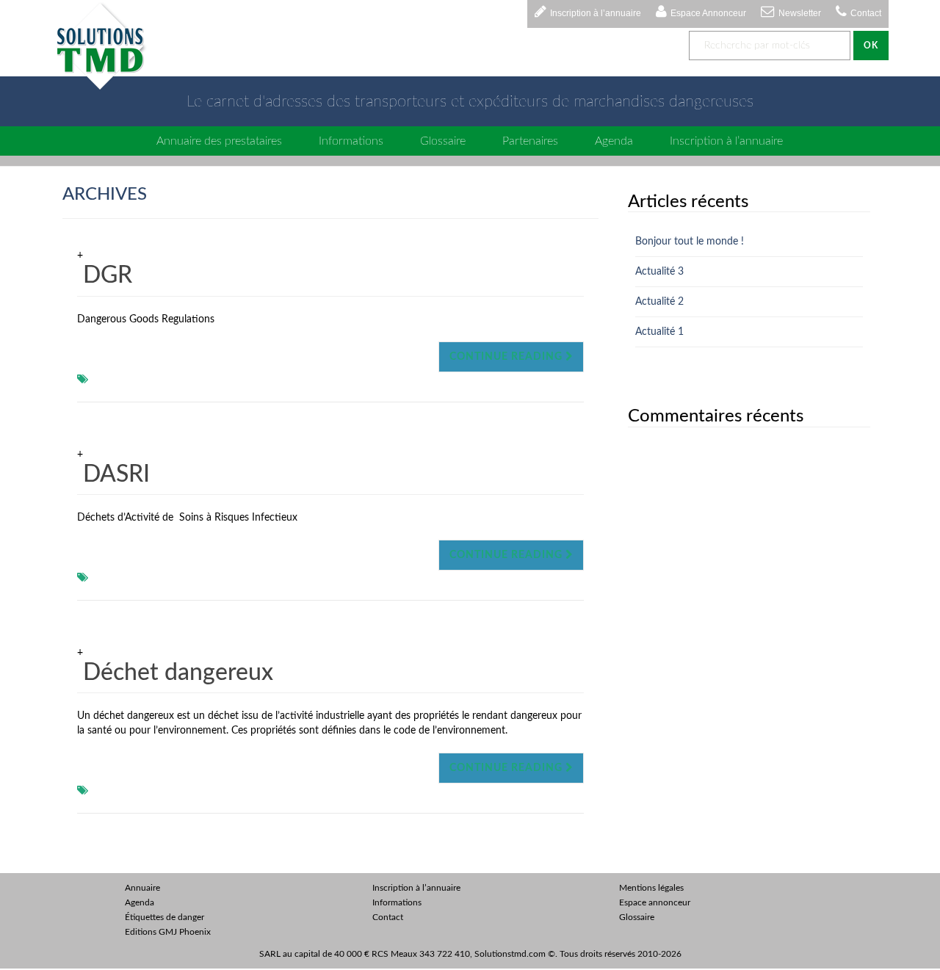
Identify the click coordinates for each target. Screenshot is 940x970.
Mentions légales (651, 887)
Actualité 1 (659, 332)
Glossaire (443, 141)
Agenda (614, 141)
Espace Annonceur (708, 13)
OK (871, 45)
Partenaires (530, 141)
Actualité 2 (659, 302)
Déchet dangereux (178, 672)
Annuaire (142, 887)
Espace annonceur (654, 902)
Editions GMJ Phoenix (168, 931)
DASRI (116, 474)
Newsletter (799, 13)
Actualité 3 (659, 272)
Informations (351, 141)
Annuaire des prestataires (219, 141)
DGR (107, 275)
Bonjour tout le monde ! (689, 241)
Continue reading (507, 357)
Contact (865, 13)
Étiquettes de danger (164, 917)
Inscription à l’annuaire (595, 13)
